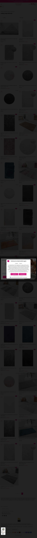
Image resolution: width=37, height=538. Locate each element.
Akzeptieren (22, 274)
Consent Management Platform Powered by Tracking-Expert (19, 277)
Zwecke (16, 263)
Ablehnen (14, 274)
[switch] (3, 533)
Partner (20, 263)
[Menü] (4, 528)
